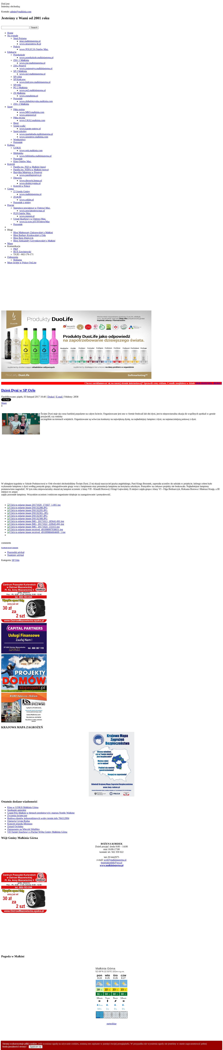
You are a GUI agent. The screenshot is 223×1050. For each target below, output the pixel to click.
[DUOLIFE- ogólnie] (76, 378)
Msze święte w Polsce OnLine (21, 262)
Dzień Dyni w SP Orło (18, 390)
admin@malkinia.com (20, 11)
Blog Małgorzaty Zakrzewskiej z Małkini (33, 232)
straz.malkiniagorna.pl (30, 41)
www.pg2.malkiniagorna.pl (32, 90)
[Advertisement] (111, 287)
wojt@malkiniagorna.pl (115, 860)
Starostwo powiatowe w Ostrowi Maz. (31, 208)
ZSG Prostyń (19, 65)
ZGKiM (17, 197)
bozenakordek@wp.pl (111, 862)
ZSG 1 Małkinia (21, 60)
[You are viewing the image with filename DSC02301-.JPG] (27, 513)
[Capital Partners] (24, 652)
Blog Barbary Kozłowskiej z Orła (29, 235)
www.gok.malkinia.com (30, 150)
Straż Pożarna (20, 38)
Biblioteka (18, 153)
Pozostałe (17, 98)
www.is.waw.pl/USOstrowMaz (34, 221)
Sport (9, 106)
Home (10, 33)
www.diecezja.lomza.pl (30, 180)
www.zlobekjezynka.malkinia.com (36, 101)
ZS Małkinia (19, 93)
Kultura (11, 145)
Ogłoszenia (12, 257)
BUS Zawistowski (22, 251)
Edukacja (11, 52)
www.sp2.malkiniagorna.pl (32, 74)
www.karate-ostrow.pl (30, 128)
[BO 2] (24, 721)
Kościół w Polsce (21, 186)
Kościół (11, 164)
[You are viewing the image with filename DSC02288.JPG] (27, 507)
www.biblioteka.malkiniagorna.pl (35, 156)
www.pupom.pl (26, 216)
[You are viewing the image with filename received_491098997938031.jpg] (35, 529)
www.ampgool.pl (27, 115)
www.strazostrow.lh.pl (30, 44)
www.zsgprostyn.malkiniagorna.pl (35, 68)
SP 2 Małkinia (20, 71)
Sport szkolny (20, 131)
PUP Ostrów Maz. (22, 213)
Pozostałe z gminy (22, 202)
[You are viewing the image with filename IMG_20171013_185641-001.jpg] (35, 521)
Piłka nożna (19, 109)
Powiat (10, 205)
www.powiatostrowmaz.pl (32, 210)
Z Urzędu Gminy (21, 191)
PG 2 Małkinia (20, 87)
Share (4, 403)
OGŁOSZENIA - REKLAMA (193, 383)
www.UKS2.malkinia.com (32, 120)
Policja (16, 46)
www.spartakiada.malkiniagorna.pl (36, 134)
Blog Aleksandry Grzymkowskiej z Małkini (34, 240)
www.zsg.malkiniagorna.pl (32, 63)
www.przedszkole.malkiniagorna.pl (36, 57)
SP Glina (17, 76)
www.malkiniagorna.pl (30, 194)
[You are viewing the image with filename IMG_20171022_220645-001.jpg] (35, 524)
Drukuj (51, 396)
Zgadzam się (35, 1047)
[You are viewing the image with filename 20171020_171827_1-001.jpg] (34, 505)
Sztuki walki (19, 126)
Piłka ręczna (19, 117)
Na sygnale (12, 35)
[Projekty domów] (24, 691)
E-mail (59, 396)
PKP (15, 249)
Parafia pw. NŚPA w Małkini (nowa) (31, 169)
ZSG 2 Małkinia (21, 104)
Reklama (17, 260)
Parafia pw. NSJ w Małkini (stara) (29, 167)
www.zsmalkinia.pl (28, 95)
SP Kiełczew (19, 79)
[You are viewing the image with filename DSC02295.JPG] (27, 510)
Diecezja (17, 178)
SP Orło (17, 85)
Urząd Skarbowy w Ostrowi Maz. (29, 219)
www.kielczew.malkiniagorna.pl (34, 82)
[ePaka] (24, 621)
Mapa (10, 243)
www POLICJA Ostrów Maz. (33, 49)
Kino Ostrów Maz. (22, 161)
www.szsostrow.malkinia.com (33, 137)
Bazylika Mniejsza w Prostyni (27, 172)
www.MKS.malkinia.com (31, 112)
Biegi (16, 123)
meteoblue (112, 1023)
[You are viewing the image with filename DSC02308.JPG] (27, 518)
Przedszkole (19, 54)
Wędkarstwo (19, 139)
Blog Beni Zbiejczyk (23, 238)
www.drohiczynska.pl (30, 183)
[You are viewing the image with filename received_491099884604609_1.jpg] (36, 532)
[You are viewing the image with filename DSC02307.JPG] (27, 516)
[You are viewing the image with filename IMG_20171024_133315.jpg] (33, 526)
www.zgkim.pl (26, 199)
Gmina (10, 188)
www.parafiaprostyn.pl (30, 175)
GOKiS (17, 147)
